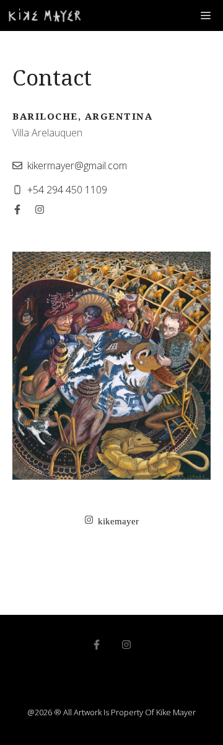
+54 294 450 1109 (67, 189)
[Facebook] (17, 209)
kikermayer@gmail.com (77, 165)
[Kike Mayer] (45, 15)
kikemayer (118, 521)
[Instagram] (40, 209)
